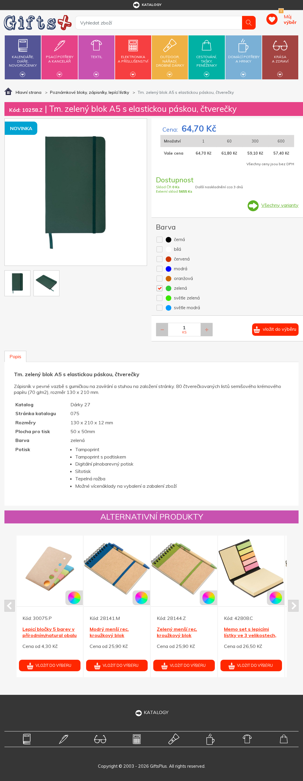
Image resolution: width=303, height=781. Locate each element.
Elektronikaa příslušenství (133, 59)
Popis (15, 356)
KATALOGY (156, 712)
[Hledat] (249, 23)
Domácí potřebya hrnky (244, 59)
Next (293, 606)
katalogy (152, 4)
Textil (96, 57)
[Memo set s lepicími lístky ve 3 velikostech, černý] (56, 569)
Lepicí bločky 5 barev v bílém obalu (256, 632)
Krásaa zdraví (280, 59)
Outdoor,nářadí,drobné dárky (170, 61)
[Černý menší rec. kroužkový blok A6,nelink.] (123, 569)
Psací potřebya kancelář (59, 59)
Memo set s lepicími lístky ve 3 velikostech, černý (55, 635)
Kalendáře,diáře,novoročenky (23, 61)
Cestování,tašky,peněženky (206, 61)
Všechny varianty (280, 205)
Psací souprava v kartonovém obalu (184, 632)
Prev (9, 606)
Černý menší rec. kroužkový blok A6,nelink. (115, 635)
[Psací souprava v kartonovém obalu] (190, 569)
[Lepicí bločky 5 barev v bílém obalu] (257, 569)
